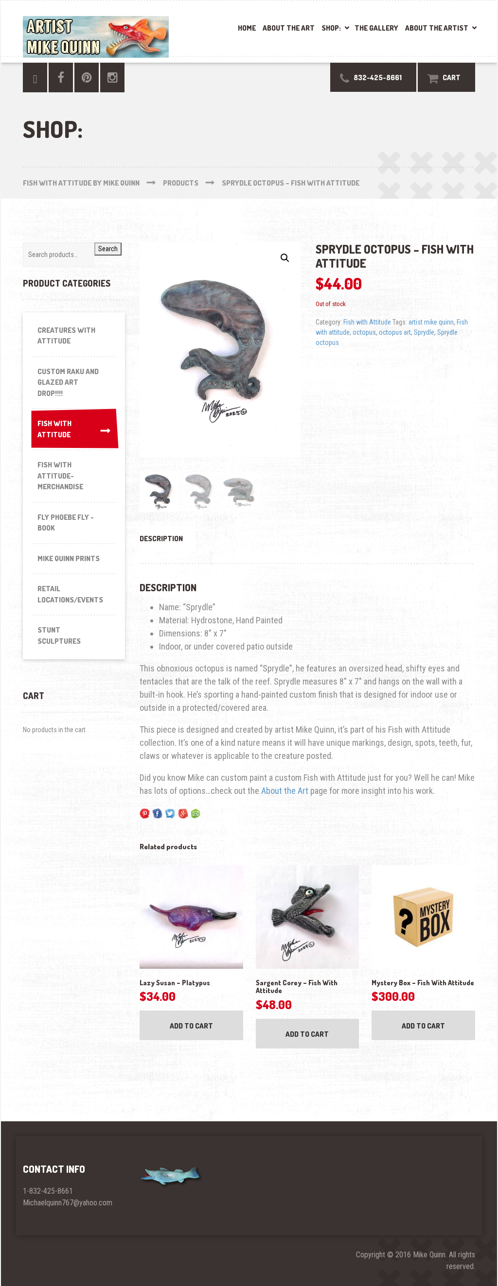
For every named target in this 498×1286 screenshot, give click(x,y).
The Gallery (376, 28)
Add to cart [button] (191, 1025)
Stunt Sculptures (59, 635)
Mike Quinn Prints (68, 558)
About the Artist (436, 28)
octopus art (395, 332)
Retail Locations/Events (70, 594)
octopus (364, 332)
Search (108, 249)
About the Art (289, 28)
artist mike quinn (431, 322)
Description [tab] (161, 538)
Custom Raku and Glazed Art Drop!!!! (68, 382)
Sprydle (424, 332)
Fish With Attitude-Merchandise (60, 475)
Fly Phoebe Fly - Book (65, 523)
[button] (285, 258)
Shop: (331, 28)
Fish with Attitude (367, 322)
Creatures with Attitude (66, 336)
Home (247, 28)
